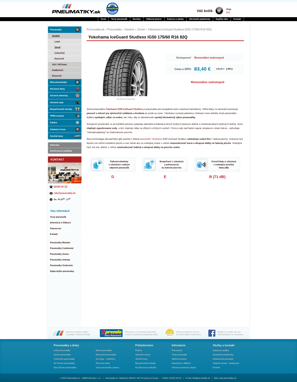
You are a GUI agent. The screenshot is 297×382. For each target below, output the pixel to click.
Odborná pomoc (154, 19)
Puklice (53, 122)
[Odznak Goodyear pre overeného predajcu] (112, 9)
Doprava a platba (175, 19)
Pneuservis (55, 228)
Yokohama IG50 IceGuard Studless (124, 109)
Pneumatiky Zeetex (59, 254)
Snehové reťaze (58, 129)
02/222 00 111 (61, 186)
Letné (57, 42)
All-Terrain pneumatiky (64, 363)
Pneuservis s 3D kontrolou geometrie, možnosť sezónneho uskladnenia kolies (141, 333)
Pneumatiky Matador (60, 242)
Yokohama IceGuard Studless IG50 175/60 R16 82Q (179, 29)
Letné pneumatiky (62, 350)
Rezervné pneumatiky (106, 355)
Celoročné (59, 53)
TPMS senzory (57, 116)
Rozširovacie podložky (61, 151)
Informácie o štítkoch (60, 222)
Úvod (103, 19)
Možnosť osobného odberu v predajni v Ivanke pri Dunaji (78, 333)
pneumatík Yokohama (151, 139)
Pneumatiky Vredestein (61, 265)
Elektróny (54, 145)
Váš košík (205, 11)
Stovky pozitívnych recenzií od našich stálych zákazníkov (188, 333)
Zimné (57, 47)
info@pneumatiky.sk (64, 193)
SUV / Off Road (59, 64)
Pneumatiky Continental (61, 248)
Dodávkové (57, 70)
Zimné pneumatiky (62, 355)
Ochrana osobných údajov (184, 367)
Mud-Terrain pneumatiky (65, 367)
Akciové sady (56, 102)
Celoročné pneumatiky (64, 359)
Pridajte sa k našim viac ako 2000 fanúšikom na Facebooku (230, 333)
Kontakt (237, 19)
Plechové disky (57, 89)
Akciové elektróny (59, 95)
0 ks (228, 11)
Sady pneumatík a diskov (107, 367)
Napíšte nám (222, 19)
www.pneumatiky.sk (227, 378)
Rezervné (59, 59)
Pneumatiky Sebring (60, 260)
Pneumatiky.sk (69, 8)
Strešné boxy (56, 136)
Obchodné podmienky (199, 19)
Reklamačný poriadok (223, 359)
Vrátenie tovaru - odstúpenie (226, 363)
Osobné (56, 36)
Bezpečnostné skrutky (61, 109)
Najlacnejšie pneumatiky (62, 271)
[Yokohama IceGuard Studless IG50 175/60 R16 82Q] (126, 72)
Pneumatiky (56, 29)
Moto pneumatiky (58, 82)
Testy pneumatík (119, 19)
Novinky (137, 19)
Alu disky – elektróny (105, 359)
